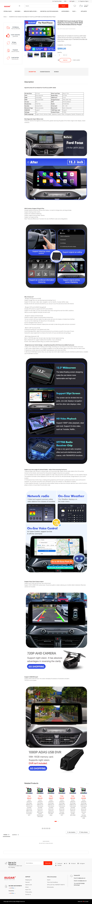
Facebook (59, 863)
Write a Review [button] (84, 832)
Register (82, 1)
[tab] (45, 72)
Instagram (82, 863)
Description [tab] (32, 71)
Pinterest (73, 863)
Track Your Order (58, 1)
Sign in (86, 1)
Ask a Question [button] (72, 832)
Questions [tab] (14, 834)
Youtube (59, 865)
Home (5, 16)
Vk (66, 863)
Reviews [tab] (56, 71)
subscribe (48, 863)
